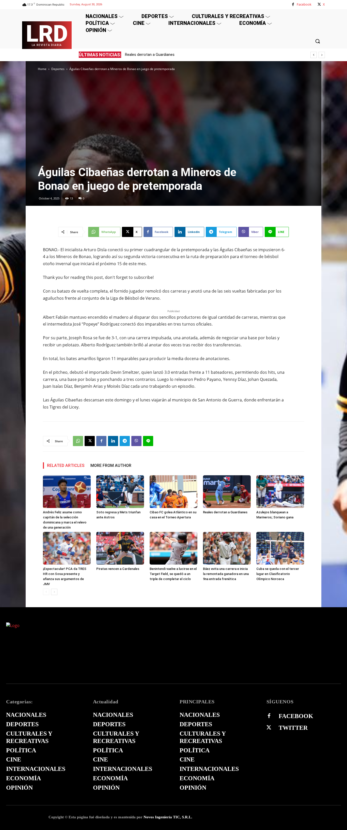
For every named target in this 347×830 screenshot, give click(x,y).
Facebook (304, 4)
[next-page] (54, 592)
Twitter (293, 727)
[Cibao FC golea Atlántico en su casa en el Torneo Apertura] (173, 491)
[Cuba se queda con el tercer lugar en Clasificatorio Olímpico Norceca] (280, 548)
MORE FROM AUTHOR (110, 465)
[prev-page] (46, 592)
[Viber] (136, 441)
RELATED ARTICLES (65, 465)
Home (42, 69)
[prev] (313, 55)
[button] (317, 41)
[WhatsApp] (78, 441)
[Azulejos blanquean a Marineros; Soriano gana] (280, 491)
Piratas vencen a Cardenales (117, 569)
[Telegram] (125, 441)
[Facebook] (293, 4)
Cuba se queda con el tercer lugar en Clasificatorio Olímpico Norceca (277, 574)
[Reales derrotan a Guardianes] (227, 491)
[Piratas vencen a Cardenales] (120, 548)
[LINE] (148, 441)
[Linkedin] (113, 441)
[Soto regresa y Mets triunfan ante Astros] (120, 491)
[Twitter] (269, 727)
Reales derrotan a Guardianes (150, 54)
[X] (319, 4)
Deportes (58, 69)
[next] (322, 55)
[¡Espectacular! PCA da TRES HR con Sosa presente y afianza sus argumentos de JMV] (67, 548)
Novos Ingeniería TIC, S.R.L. (168, 817)
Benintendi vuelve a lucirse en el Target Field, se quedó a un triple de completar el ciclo (173, 574)
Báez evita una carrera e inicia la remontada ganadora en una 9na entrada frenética (226, 574)
